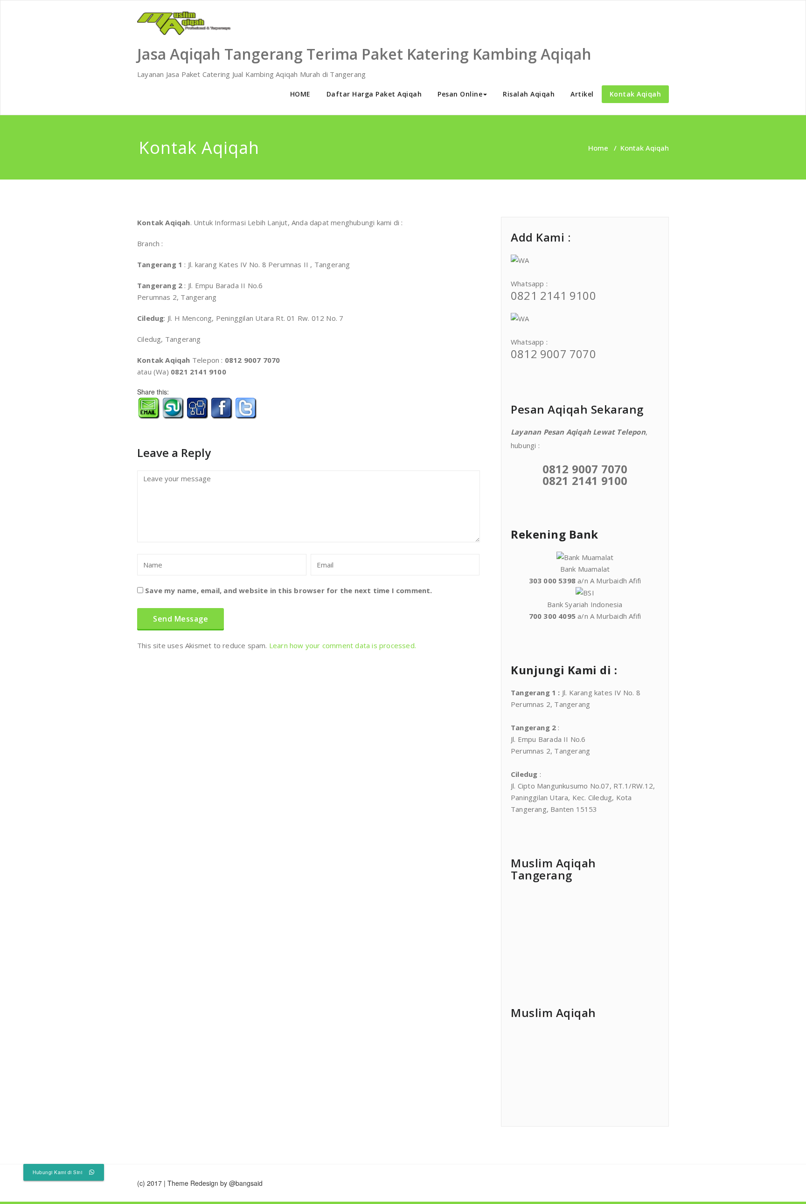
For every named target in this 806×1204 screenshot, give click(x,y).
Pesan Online (460, 94)
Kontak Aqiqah (635, 94)
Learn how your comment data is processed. (342, 645)
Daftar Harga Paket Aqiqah (374, 94)
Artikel (582, 94)
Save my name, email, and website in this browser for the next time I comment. (288, 590)
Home (598, 147)
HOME (300, 94)
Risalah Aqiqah (529, 94)
